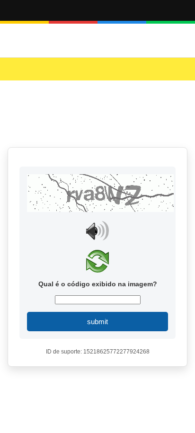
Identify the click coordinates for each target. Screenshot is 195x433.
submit (97, 322)
